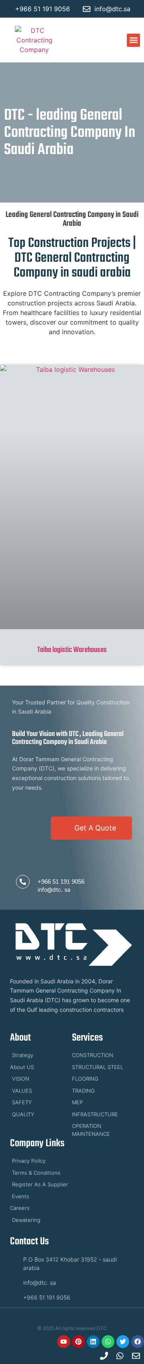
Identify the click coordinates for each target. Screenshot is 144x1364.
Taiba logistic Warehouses (72, 650)
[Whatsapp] (108, 1341)
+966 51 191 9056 (61, 881)
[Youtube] (63, 1341)
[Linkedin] (93, 1341)
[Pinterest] (78, 1341)
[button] (133, 40)
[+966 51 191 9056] (23, 882)
